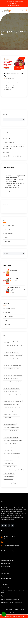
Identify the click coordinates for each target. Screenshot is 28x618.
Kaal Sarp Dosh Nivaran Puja (8, 557)
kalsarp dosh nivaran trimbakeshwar (11, 404)
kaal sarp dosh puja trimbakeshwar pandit (12, 381)
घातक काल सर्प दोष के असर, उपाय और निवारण (12, 156)
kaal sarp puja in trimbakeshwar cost (11, 388)
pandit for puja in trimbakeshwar (10, 414)
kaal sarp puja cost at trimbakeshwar (11, 385)
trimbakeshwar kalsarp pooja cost (11, 437)
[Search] (24, 252)
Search (5, 114)
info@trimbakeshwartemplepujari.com (15, 1)
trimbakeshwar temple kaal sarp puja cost (12, 453)
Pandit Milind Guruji (9, 78)
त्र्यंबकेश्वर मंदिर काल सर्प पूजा (9, 473)
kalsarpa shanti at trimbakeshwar (10, 398)
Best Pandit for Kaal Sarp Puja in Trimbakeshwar (13, 345)
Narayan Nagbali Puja (6, 566)
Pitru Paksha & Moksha (8, 142)
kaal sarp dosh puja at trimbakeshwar (11, 358)
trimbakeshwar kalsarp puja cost (10, 443)
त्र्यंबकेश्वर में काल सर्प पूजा (8, 479)
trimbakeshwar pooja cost (9, 447)
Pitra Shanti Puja (5, 573)
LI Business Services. (19, 612)
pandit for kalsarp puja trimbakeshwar (11, 411)
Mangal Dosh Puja (5, 563)
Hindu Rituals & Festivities (9, 225)
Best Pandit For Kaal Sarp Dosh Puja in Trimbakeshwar (11, 341)
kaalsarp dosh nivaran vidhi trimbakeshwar (13, 355)
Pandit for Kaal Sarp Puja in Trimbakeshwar (12, 407)
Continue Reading (8, 93)
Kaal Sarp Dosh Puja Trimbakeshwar (11, 378)
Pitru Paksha (5, 237)
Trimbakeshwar (6, 241)
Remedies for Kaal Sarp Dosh (10, 424)
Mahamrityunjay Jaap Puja (7, 560)
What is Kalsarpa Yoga (8, 463)
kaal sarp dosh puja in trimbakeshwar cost (12, 371)
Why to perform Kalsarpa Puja (10, 466)
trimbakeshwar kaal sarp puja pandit (11, 427)
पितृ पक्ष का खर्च (6, 152)
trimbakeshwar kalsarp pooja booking (11, 434)
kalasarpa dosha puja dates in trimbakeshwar (13, 394)
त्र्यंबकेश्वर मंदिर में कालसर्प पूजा (9, 476)
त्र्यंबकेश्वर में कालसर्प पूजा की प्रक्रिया (10, 483)
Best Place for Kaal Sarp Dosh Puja (11, 352)
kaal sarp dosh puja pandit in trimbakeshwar (13, 375)
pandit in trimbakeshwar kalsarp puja (11, 417)
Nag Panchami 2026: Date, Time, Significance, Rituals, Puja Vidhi (17, 289)
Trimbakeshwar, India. (15, 5)
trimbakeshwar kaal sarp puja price (11, 430)
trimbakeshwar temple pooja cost (11, 456)
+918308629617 (14, 3)
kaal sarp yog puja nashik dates (10, 391)
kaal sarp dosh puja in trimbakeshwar (11, 368)
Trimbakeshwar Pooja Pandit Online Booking (11, 602)
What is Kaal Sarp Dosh (8, 460)
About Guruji (8, 609)
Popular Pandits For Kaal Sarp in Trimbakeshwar (13, 420)
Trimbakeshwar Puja (8, 450)
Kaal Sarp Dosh (19, 67)
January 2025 (7, 209)
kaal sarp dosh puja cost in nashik (11, 362)
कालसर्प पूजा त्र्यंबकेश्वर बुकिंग (17, 469)
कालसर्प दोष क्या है (7, 469)
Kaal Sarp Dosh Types (8, 233)
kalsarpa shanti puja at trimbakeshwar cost (13, 401)
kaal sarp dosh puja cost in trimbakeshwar (12, 365)
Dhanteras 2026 (6, 138)
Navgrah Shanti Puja (6, 569)
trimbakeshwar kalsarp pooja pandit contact (13, 440)
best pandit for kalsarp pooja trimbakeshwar (13, 349)
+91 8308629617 (8, 542)
